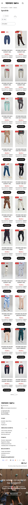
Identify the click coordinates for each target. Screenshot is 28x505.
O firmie (3, 423)
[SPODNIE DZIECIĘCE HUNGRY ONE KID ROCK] (21, 205)
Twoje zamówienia (5, 451)
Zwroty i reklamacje (6, 432)
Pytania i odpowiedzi (6, 440)
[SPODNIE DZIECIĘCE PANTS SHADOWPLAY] (21, 238)
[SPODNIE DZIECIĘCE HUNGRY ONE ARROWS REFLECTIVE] (21, 73)
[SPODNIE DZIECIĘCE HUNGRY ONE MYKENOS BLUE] (7, 172)
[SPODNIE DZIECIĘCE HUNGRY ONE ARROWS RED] (7, 73)
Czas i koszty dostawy (6, 430)
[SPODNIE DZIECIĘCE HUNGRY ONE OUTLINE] (7, 271)
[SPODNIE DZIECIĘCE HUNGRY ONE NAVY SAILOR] (21, 369)
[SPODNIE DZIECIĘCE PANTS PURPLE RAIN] (7, 238)
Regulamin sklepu (5, 442)
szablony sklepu (12, 466)
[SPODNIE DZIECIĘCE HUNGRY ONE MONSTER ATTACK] (7, 40)
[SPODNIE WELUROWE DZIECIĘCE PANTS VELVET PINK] (7, 336)
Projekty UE (4, 424)
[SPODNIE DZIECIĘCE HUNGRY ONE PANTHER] (7, 139)
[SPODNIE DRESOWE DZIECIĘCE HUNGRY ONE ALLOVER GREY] (21, 106)
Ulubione (3, 455)
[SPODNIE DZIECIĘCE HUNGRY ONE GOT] (21, 172)
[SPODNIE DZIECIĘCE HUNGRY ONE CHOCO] (21, 40)
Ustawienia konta (5, 453)
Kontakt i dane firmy (6, 421)
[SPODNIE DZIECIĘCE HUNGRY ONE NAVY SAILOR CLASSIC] (7, 369)
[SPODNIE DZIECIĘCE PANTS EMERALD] (21, 336)
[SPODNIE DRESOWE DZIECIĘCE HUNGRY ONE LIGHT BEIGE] (21, 139)
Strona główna (4, 7)
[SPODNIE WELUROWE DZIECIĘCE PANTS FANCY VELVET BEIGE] (21, 304)
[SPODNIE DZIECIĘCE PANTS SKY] (7, 304)
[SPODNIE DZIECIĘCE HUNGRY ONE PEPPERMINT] (7, 106)
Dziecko (15, 7)
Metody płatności (5, 434)
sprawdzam (14, 494)
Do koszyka (7, 60)
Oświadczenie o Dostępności (8, 445)
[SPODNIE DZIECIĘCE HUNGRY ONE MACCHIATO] (7, 205)
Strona (12, 394)
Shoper (24, 466)
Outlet (10, 7)
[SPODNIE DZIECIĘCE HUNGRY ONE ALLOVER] (21, 271)
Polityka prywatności (6, 443)
